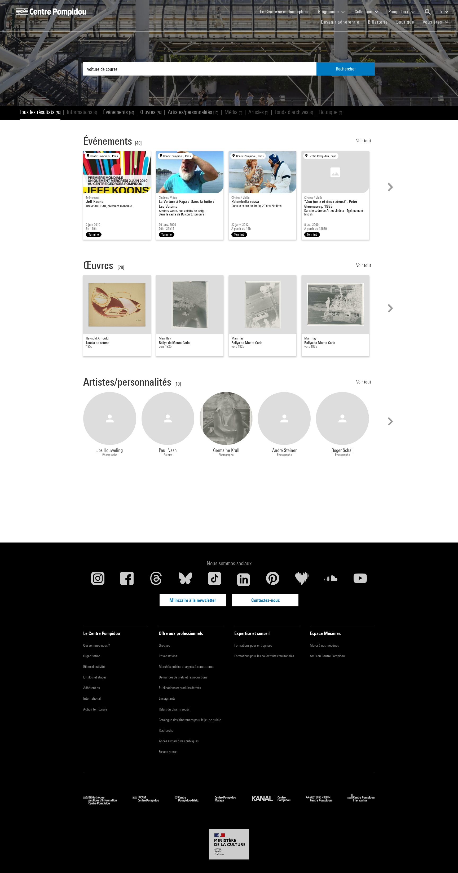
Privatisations (168, 656)
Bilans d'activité (94, 666)
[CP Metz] (190, 803)
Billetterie (378, 22)
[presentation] (390, 187)
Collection (364, 11)
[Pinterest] (272, 580)
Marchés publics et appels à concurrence (186, 666)
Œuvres (150, 112)
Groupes (164, 645)
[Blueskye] (185, 580)
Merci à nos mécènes (324, 645)
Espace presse (168, 751)
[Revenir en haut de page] (445, 860)
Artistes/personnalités (193, 112)
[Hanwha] (361, 803)
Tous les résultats (40, 112)
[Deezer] (301, 580)
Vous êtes (433, 22)
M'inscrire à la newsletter (192, 600)
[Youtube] (360, 580)
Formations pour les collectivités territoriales (264, 656)
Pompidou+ (399, 11)
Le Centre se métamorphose (287, 11)
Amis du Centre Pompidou (327, 656)
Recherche (166, 730)
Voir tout (364, 140)
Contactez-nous (265, 600)
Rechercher (346, 69)
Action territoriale (95, 709)
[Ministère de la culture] (229, 844)
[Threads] (156, 580)
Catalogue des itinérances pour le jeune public (190, 720)
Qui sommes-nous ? (96, 645)
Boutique (407, 22)
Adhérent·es (91, 688)
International (92, 698)
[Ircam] (150, 803)
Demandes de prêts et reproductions (183, 677)
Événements (118, 112)
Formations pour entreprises (253, 645)
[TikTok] (214, 580)
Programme (329, 11)
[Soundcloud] (331, 580)
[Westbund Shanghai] (323, 803)
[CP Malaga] (229, 803)
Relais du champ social (174, 709)
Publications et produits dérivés (180, 688)
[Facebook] (127, 580)
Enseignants (167, 698)
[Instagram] (97, 580)
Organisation (91, 656)
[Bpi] (104, 803)
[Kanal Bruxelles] (275, 803)
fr (441, 11)
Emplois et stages (94, 677)
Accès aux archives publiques (179, 741)
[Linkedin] (243, 580)
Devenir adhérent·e (342, 22)
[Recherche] (427, 12)
